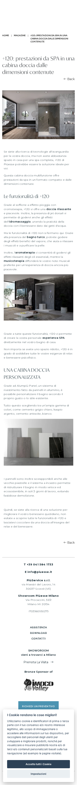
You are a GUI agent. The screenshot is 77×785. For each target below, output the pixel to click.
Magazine (20, 35)
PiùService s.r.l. (38, 580)
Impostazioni (38, 773)
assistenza (38, 627)
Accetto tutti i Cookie (38, 764)
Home (5, 35)
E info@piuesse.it (38, 572)
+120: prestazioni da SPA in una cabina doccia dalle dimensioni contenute (49, 38)
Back (71, 79)
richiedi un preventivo (38, 706)
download (38, 632)
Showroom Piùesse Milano (38, 595)
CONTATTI (38, 638)
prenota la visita (36, 662)
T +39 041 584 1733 (38, 564)
